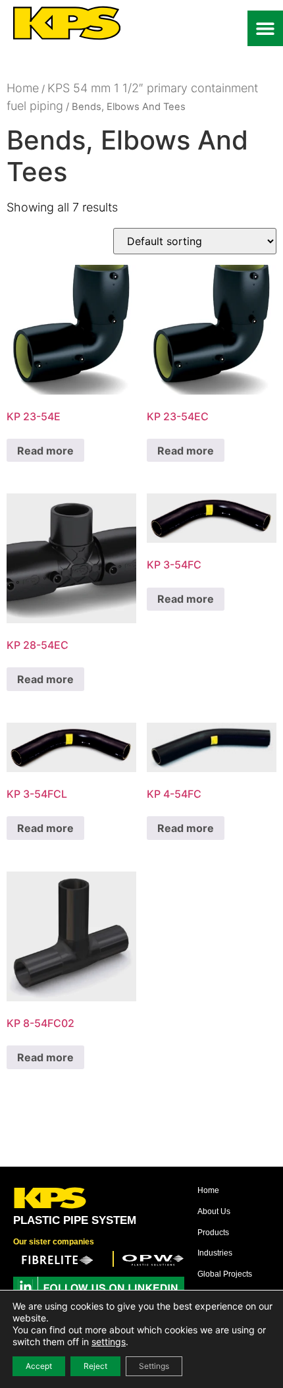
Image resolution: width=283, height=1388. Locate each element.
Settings (154, 1366)
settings (108, 1341)
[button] (265, 28)
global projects (224, 1274)
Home (23, 88)
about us (213, 1211)
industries (214, 1253)
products (213, 1232)
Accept (39, 1366)
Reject (95, 1366)
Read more (45, 450)
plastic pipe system (74, 1220)
